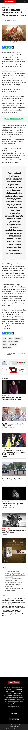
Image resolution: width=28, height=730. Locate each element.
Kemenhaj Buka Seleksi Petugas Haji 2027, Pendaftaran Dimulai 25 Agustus (12, 628)
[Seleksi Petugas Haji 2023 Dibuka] (13, 488)
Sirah (8, 7)
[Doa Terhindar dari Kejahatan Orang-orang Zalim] (13, 514)
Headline (4, 7)
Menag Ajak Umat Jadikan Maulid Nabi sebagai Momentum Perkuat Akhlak (12, 619)
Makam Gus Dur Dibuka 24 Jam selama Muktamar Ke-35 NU (11, 623)
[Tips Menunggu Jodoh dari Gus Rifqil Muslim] (13, 434)
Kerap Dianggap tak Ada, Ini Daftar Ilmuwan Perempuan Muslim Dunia (13, 603)
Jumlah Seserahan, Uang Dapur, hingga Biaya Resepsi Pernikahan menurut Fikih (15, 593)
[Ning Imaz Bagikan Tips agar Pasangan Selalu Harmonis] (13, 408)
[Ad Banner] (13, 125)
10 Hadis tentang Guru (12, 589)
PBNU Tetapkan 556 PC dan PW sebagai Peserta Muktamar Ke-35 (12, 632)
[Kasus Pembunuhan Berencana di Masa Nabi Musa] (13, 540)
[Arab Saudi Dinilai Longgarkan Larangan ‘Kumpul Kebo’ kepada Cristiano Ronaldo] (13, 460)
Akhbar (4, 468)
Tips (8, 416)
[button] (3, 2)
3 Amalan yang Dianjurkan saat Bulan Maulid (13, 635)
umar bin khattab (7, 370)
